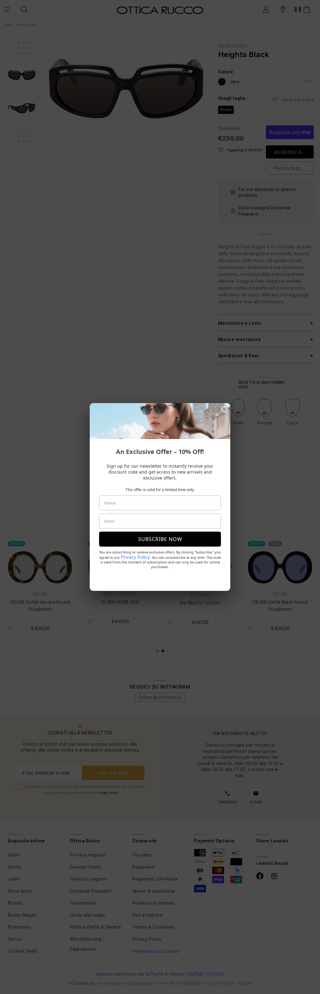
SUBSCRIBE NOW (160, 539)
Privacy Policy (135, 557)
